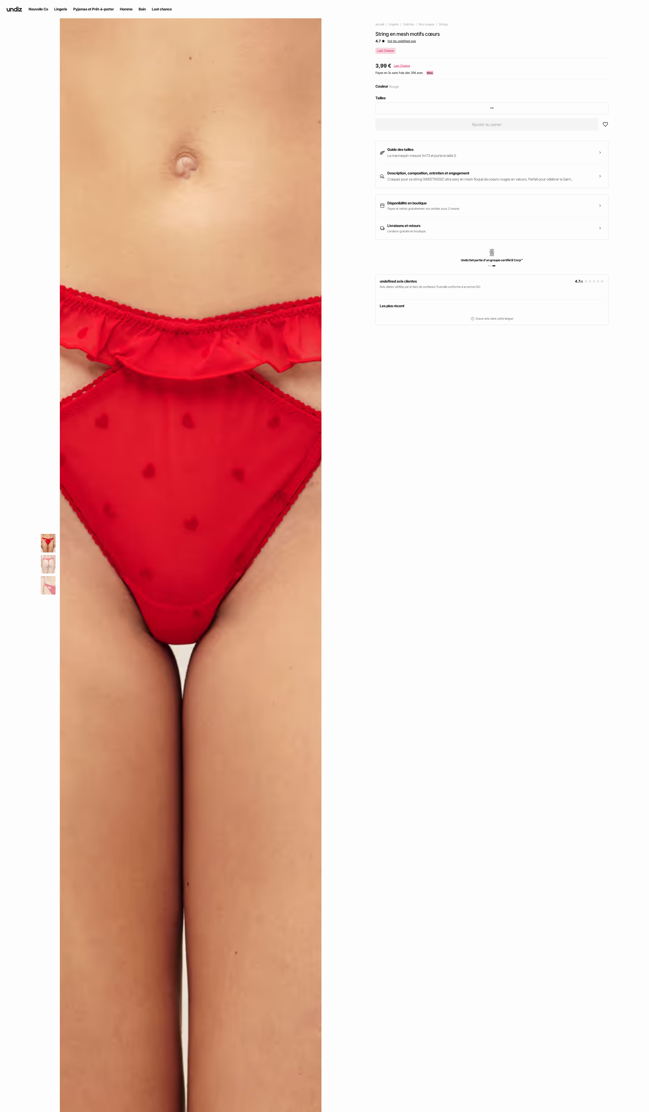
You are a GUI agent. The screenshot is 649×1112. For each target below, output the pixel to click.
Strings (443, 24)
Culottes (408, 24)
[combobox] (491, 108)
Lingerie (394, 24)
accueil (379, 24)
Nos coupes (426, 24)
